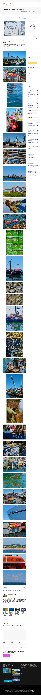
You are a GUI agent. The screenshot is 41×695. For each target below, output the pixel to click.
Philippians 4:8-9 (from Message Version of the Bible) (32, 128)
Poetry (30, 103)
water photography (17, 590)
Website (20, 642)
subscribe (5, 652)
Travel (13, 590)
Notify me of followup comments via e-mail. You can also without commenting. (13, 652)
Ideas (30, 98)
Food (29, 92)
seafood (10, 590)
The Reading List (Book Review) (31, 131)
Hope (29, 96)
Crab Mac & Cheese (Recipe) (23, 612)
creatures (7, 590)
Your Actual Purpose (31, 163)
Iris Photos (30, 148)
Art (29, 88)
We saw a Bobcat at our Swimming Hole (31, 123)
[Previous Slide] (28, 38)
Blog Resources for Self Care (32, 133)
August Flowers (30, 135)
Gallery (33, 691)
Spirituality (30, 105)
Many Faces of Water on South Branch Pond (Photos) (5, 613)
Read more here (6, 602)
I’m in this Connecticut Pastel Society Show (32, 140)
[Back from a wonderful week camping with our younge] (16, 672)
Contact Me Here (32, 690)
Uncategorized (30, 107)
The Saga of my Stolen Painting (31, 143)
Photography (19, 17)
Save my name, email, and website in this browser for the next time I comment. (14, 648)
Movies (30, 99)
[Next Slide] (36, 38)
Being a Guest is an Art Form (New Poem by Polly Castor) (32, 120)
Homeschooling (31, 94)
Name (4, 642)
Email (12, 642)
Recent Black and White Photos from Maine (31, 137)
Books (29, 90)
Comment (5, 628)
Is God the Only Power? (32, 157)
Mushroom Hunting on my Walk (32, 126)
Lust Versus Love (31, 169)
